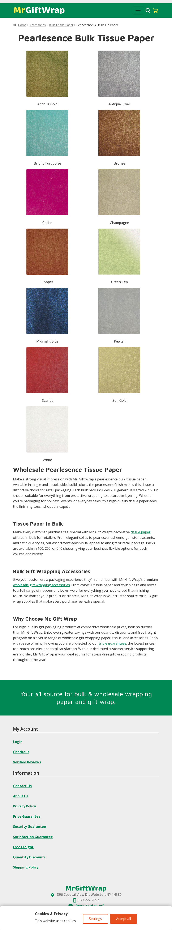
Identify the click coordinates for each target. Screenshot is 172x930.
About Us (20, 796)
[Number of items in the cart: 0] (155, 10)
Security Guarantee (29, 826)
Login (17, 741)
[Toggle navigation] (138, 10)
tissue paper (140, 532)
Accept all (123, 918)
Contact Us (22, 786)
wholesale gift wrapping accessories (41, 585)
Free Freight (23, 847)
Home (22, 25)
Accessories (38, 25)
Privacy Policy (24, 806)
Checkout (21, 751)
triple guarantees (112, 643)
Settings (95, 918)
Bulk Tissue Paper (61, 25)
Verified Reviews (27, 762)
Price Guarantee (26, 816)
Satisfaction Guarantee (33, 837)
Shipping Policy (25, 867)
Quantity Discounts (29, 857)
